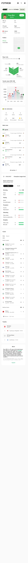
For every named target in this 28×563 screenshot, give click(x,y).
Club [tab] (4, 236)
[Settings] (25, 3)
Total (8, 185)
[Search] (21, 3)
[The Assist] (13, 9)
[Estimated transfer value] (14, 81)
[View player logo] (5, 17)
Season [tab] (7, 236)
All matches (12, 170)
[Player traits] (19, 58)
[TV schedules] (18, 3)
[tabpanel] (13, 276)
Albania (6, 31)
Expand (13, 362)
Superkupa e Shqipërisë (14, 330)
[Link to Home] (6, 3)
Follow (21, 15)
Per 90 (18, 185)
